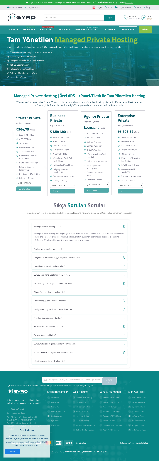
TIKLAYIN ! (129, 2)
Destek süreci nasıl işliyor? (45, 335)
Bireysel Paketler (82, 411)
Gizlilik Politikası (141, 442)
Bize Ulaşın (55, 402)
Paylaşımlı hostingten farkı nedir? (48, 249)
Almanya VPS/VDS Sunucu (112, 416)
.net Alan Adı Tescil (138, 402)
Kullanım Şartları (127, 442)
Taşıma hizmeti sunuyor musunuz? (48, 326)
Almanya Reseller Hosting (85, 425)
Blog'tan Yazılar (56, 416)
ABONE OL (109, 381)
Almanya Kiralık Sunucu (111, 397)
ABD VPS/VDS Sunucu (111, 430)
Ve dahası (82, 442)
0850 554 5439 (15, 7)
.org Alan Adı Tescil (138, 406)
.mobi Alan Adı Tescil (139, 430)
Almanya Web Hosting (84, 397)
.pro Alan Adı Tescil (138, 420)
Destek (139, 7)
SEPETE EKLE (24, 188)
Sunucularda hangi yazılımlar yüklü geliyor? (52, 274)
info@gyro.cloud (33, 7)
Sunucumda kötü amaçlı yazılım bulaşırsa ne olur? (55, 352)
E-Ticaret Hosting (82, 420)
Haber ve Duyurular (58, 411)
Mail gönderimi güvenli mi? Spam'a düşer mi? (53, 309)
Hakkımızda (55, 397)
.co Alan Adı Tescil (138, 416)
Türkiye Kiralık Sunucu (111, 402)
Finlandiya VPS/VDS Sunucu (113, 425)
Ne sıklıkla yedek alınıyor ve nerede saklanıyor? (53, 283)
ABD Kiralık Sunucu (110, 406)
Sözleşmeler (55, 425)
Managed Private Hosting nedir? (47, 226)
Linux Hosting (81, 402)
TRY (109, 7)
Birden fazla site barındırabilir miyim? (49, 292)
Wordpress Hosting (83, 406)
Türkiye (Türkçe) (123, 7)
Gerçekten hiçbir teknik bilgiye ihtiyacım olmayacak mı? (57, 257)
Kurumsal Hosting (82, 416)
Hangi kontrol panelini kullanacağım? (49, 266)
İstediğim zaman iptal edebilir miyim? (49, 361)
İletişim (149, 7)
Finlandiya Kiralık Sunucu (112, 411)
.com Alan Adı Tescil (139, 397)
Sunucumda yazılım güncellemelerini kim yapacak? (55, 343)
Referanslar (55, 406)
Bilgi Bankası (55, 420)
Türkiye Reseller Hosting (85, 430)
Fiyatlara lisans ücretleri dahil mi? (48, 317)
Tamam (12, 451)
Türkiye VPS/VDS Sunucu (112, 420)
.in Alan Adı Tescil (138, 411)
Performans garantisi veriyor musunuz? (50, 300)
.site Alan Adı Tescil (138, 425)
